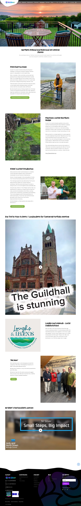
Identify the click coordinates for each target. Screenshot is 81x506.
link (65, 338)
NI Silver (9, 504)
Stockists (35, 486)
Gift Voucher (50, 480)
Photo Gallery (22, 480)
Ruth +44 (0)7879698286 (10, 480)
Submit (65, 483)
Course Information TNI (17, 206)
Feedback (36, 480)
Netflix (13, 379)
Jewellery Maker (37, 482)
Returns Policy (7, 501)
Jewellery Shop (37, 484)
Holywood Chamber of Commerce (20, 97)
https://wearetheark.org (50, 153)
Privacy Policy (21, 501)
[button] (30, 2)
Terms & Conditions (14, 501)
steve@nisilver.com (9, 490)
